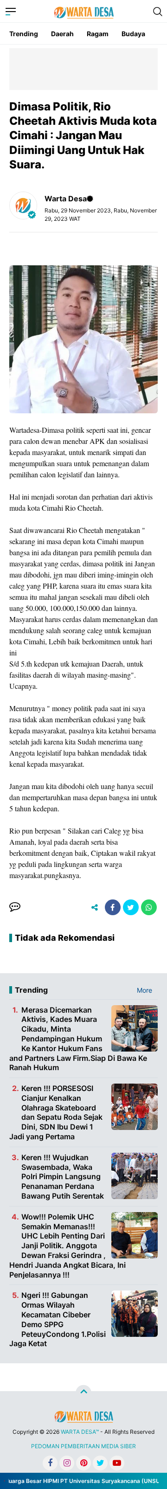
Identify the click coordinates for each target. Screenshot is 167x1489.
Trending (23, 34)
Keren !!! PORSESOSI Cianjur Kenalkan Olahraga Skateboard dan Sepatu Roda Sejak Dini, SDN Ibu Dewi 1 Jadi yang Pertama (56, 1112)
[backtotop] (83, 1393)
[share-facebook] (113, 907)
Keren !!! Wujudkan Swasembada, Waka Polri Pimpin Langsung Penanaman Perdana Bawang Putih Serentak (62, 1176)
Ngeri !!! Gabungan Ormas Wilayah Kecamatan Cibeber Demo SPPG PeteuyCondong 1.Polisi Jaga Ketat (57, 1319)
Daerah (62, 34)
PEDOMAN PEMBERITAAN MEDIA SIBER (83, 1446)
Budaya (133, 34)
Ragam (98, 34)
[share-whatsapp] (149, 907)
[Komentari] (14, 907)
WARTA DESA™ (80, 1431)
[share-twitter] (131, 907)
